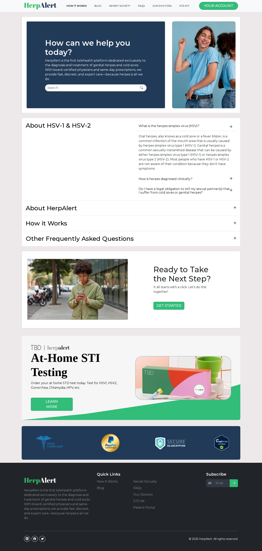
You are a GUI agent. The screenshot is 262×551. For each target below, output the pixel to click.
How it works (77, 5)
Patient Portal (144, 507)
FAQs (141, 5)
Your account (218, 6)
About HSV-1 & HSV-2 (58, 125)
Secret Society (119, 5)
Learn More (52, 404)
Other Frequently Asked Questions (80, 238)
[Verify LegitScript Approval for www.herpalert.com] (221, 443)
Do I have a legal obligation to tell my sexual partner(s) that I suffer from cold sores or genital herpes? (184, 190)
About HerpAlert (51, 208)
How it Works (46, 223)
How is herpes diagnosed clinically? (165, 179)
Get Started (169, 306)
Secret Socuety (145, 481)
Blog (97, 5)
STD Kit (184, 5)
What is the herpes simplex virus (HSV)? (169, 126)
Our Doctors (162, 5)
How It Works (107, 481)
